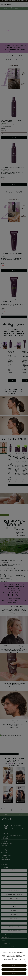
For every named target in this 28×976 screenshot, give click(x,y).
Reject (14, 969)
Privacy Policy (23, 961)
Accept (14, 965)
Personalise (14, 973)
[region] (14, 962)
